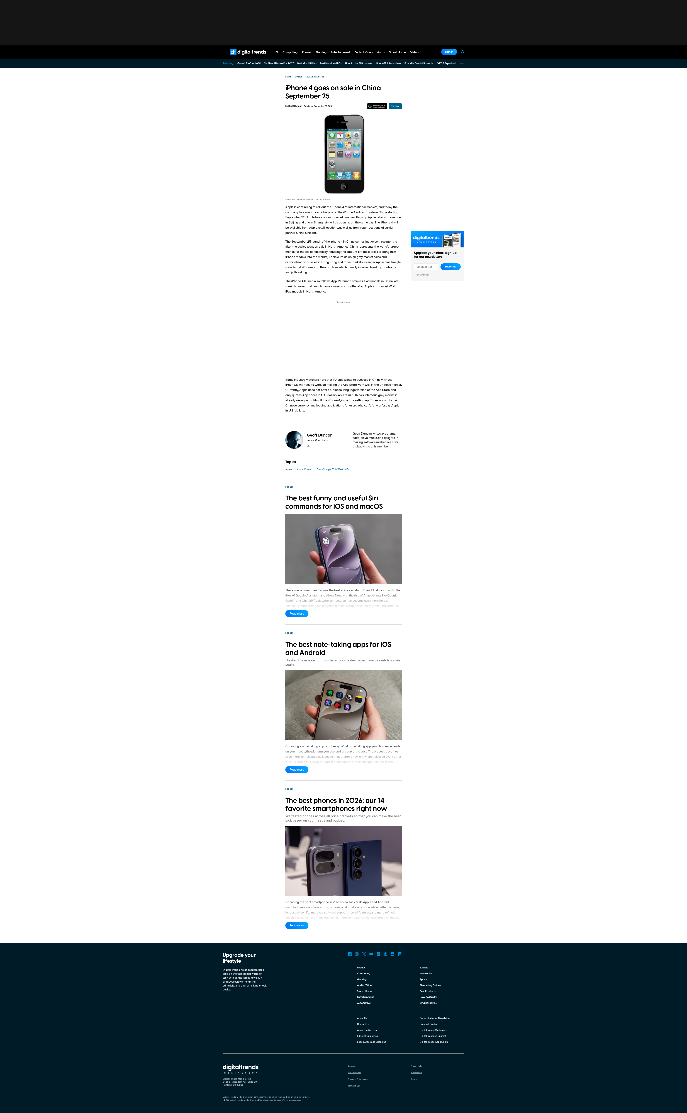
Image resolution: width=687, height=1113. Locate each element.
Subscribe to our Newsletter (435, 1018)
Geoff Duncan (295, 106)
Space (423, 979)
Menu (224, 52)
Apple (288, 469)
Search (462, 52)
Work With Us (354, 1072)
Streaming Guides (430, 985)
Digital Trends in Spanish (433, 1035)
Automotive (364, 1003)
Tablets (424, 968)
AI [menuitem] (276, 52)
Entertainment (365, 997)
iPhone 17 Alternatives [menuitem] (388, 63)
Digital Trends (241, 56)
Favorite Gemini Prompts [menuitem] (419, 63)
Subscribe (450, 267)
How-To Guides (428, 997)
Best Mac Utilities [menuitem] (306, 63)
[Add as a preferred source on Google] (377, 106)
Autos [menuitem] (381, 52)
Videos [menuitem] (415, 52)
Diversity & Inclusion (358, 1079)
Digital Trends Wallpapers (433, 1029)
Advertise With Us (367, 1029)
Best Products (427, 991)
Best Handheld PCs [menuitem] (331, 63)
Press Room (416, 1072)
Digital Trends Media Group (243, 1100)
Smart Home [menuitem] (397, 52)
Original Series (428, 1003)
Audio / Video (365, 985)
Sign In (449, 52)
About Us (362, 1018)
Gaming (362, 979)
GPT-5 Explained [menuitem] (446, 63)
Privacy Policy (422, 274)
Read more (297, 614)
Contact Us (363, 1024)
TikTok (378, 954)
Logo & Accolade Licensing (371, 1041)
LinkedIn (392, 954)
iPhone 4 (338, 207)
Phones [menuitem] (306, 52)
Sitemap (414, 1079)
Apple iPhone (304, 469)
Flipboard (400, 954)
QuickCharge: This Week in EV (333, 469)
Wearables (426, 973)
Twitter (364, 954)
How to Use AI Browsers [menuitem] (358, 63)
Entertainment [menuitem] (340, 52)
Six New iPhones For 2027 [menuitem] (279, 63)
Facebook (350, 954)
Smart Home (364, 991)
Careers (351, 1066)
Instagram (357, 954)
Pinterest (385, 954)
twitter (308, 445)
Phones (361, 968)
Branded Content (429, 1024)
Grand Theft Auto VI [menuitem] (248, 63)
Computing (363, 973)
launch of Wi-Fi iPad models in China (367, 281)
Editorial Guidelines (367, 1035)
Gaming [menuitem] (321, 52)
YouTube (371, 954)
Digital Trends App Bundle (434, 1041)
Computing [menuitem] (290, 52)
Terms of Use (354, 1085)
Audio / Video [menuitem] (363, 52)
